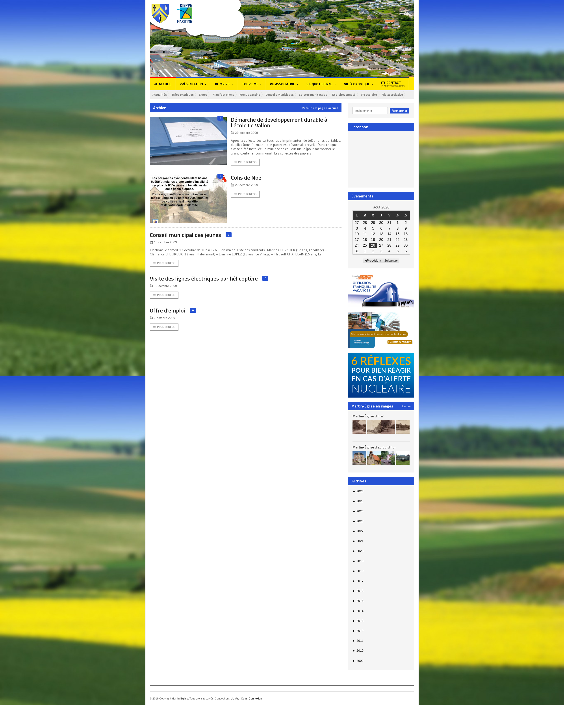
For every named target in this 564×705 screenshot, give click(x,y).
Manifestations (223, 94)
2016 (358, 591)
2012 (358, 630)
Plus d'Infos (247, 162)
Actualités (159, 94)
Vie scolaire (369, 94)
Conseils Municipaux (279, 94)
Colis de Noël (247, 177)
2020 (358, 551)
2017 (358, 581)
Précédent (374, 260)
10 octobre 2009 (165, 286)
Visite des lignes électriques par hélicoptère (204, 278)
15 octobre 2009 (165, 242)
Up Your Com (239, 698)
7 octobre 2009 (164, 318)
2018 (358, 571)
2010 (358, 650)
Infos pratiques (183, 94)
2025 (358, 501)
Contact (392, 84)
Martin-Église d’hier (368, 416)
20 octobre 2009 (246, 185)
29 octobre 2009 (246, 132)
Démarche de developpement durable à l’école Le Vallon (279, 122)
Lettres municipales (313, 94)
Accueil (165, 84)
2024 (358, 511)
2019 (358, 561)
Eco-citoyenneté (344, 94)
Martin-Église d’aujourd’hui (373, 447)
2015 (358, 601)
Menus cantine (249, 94)
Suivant (389, 260)
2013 (358, 621)
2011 (357, 640)
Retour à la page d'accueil (320, 108)
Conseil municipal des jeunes (185, 235)
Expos (203, 94)
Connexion (255, 698)
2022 (358, 531)
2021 (358, 541)
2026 (358, 491)
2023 (358, 521)
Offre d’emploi (167, 310)
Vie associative (392, 94)
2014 (358, 611)
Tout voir (406, 406)
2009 (358, 660)
